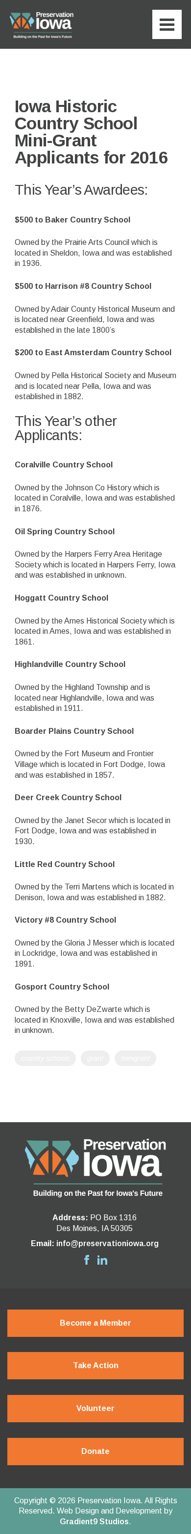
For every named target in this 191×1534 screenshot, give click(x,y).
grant (95, 1058)
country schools (45, 1058)
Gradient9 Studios (94, 1521)
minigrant (135, 1058)
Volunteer (95, 1408)
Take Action (96, 1365)
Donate (95, 1451)
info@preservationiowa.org (107, 1243)
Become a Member (95, 1323)
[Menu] (167, 24)
